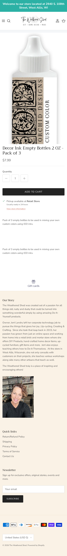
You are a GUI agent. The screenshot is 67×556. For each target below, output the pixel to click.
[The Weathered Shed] (33, 21)
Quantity (7, 171)
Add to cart (33, 191)
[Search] (10, 20)
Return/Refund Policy (13, 436)
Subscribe (13, 498)
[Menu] (3, 20)
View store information (16, 209)
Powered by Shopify (36, 545)
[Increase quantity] (24, 178)
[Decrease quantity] (6, 178)
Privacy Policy (9, 446)
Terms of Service (11, 451)
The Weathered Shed (18, 545)
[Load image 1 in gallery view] (33, 88)
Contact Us (8, 456)
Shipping (7, 441)
